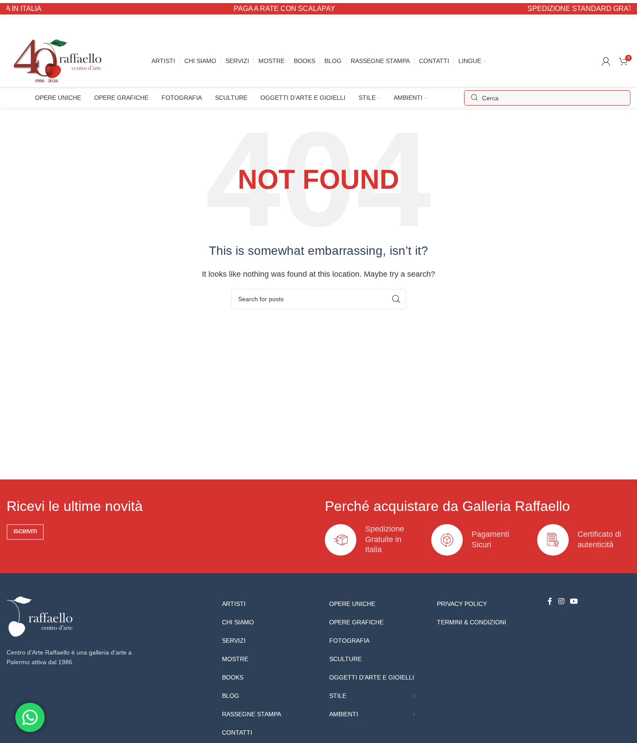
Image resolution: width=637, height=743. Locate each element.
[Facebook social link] (550, 602)
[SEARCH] (396, 299)
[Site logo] (60, 60)
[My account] (606, 61)
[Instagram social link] (561, 602)
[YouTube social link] (574, 602)
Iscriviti (25, 531)
